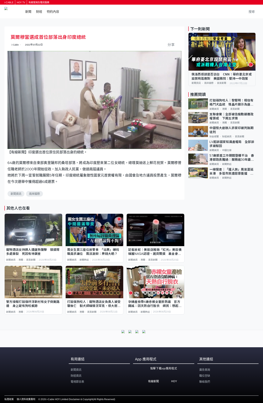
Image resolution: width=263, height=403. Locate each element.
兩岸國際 (34, 193)
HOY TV (21, 2)
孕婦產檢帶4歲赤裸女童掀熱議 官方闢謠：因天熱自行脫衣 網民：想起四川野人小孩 (155, 304)
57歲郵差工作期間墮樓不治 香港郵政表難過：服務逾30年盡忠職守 (231, 158)
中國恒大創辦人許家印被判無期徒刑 (231, 130)
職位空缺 (204, 375)
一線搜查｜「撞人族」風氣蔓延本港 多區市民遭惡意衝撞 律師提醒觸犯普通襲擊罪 (231, 172)
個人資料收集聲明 (26, 399)
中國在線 (226, 150)
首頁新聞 (30, 260)
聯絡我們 (204, 381)
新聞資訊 (16, 193)
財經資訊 (226, 136)
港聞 (20, 260)
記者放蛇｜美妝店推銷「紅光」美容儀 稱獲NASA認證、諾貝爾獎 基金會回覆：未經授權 (155, 252)
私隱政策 (9, 399)
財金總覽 (214, 136)
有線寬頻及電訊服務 (38, 2)
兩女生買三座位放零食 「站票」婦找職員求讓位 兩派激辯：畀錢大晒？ (93, 251)
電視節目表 (77, 381)
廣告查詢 (204, 369)
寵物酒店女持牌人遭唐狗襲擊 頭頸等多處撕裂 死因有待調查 (32, 251)
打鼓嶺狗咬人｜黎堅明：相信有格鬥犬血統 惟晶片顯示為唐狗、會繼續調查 (231, 103)
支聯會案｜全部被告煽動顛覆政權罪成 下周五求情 (231, 116)
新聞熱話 (84, 260)
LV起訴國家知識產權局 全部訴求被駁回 (231, 143)
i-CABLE (8, 2)
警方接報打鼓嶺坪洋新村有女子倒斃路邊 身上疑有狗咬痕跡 (32, 304)
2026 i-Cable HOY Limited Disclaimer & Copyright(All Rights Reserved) (78, 399)
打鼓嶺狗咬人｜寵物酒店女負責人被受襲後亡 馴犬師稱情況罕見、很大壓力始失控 (94, 304)
